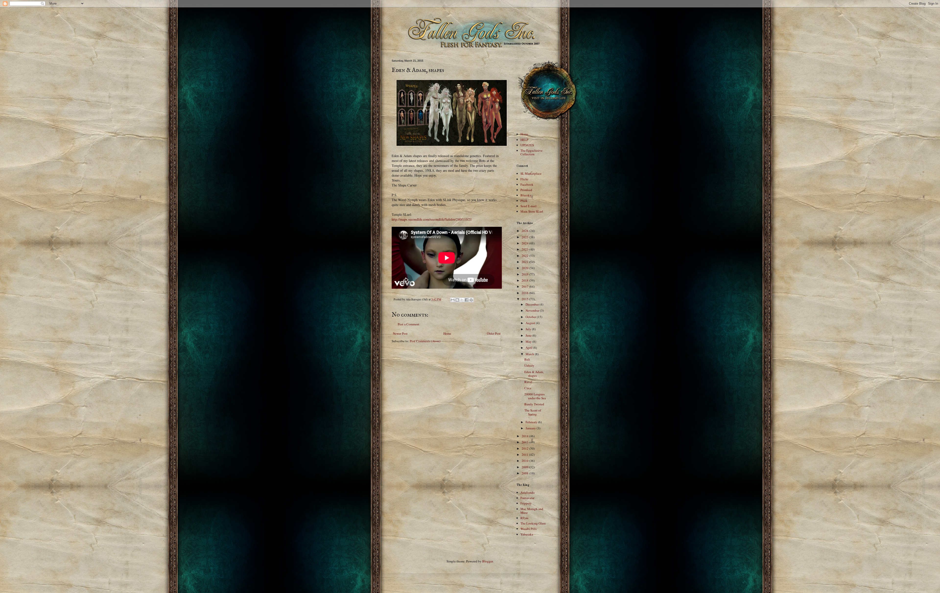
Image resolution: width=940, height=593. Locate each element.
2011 (525, 454)
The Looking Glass (533, 523)
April (529, 347)
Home (447, 333)
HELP (524, 139)
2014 (525, 436)
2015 (525, 299)
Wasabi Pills (528, 528)
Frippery (526, 503)
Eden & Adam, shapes (534, 374)
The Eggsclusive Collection (531, 152)
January (531, 428)
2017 (525, 286)
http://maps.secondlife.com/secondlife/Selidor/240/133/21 (432, 219)
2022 (525, 255)
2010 (525, 460)
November (533, 310)
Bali (527, 359)
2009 (525, 467)
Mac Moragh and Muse (531, 511)
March (530, 354)
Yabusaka (526, 534)
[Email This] (452, 299)
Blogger (487, 561)
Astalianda (527, 492)
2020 (525, 268)
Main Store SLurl (531, 211)
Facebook (526, 184)
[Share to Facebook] (466, 299)
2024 (525, 243)
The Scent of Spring (532, 412)
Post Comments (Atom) (425, 341)
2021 (525, 262)
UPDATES (527, 145)
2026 (525, 230)
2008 (525, 473)
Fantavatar (527, 498)
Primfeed (526, 190)
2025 (525, 237)
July (529, 329)
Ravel (528, 382)
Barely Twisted (534, 404)
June (529, 335)
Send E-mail (528, 206)
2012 (525, 448)
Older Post (494, 333)
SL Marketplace (530, 173)
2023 (525, 249)
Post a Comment (408, 324)
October (531, 317)
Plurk (524, 200)
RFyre (524, 518)
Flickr (524, 179)
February (532, 422)
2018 (525, 280)
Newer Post (400, 333)
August (531, 323)
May (529, 341)
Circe (527, 388)
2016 (525, 293)
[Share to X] (461, 299)
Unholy (529, 365)
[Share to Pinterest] (471, 299)
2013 (525, 442)
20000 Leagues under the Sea (535, 396)
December (533, 304)
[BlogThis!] (457, 299)
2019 (525, 274)
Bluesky (525, 195)
